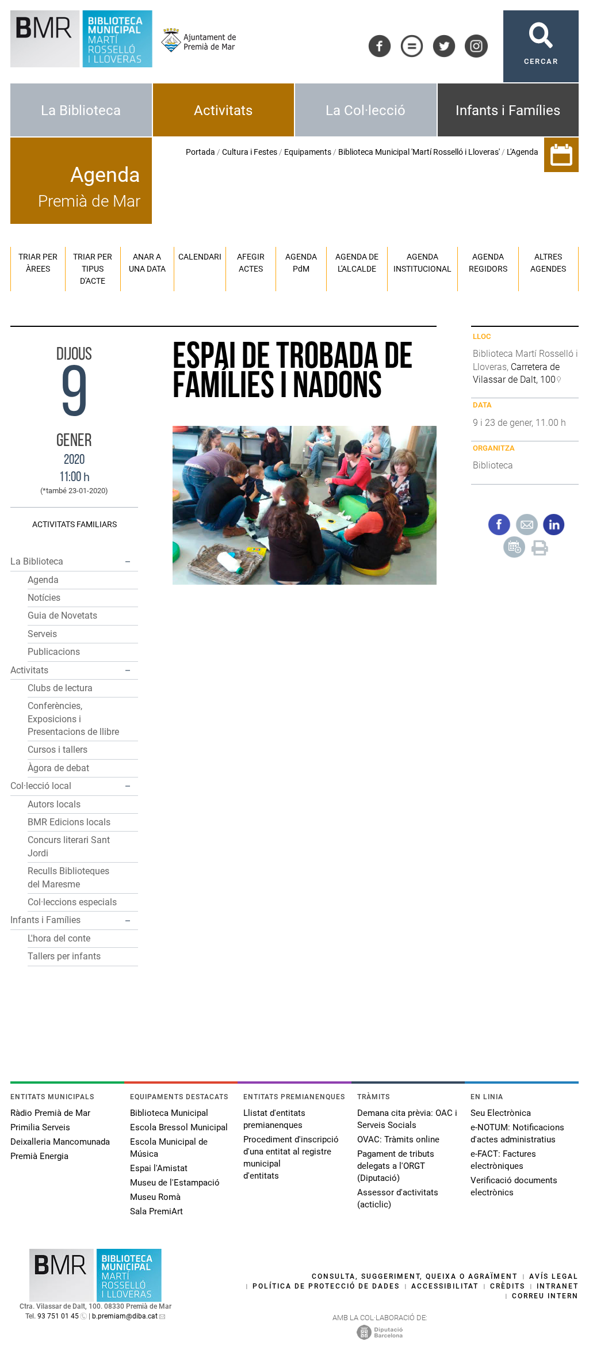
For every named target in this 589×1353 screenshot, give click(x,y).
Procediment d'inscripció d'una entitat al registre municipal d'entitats (291, 1157)
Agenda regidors (488, 262)
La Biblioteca (81, 110)
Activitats (223, 110)
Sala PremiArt (156, 1211)
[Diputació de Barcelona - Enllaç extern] (380, 1332)
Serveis (42, 633)
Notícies (44, 597)
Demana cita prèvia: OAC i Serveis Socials (407, 1119)
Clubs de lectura (60, 688)
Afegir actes (251, 262)
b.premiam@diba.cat (125, 1316)
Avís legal (554, 1276)
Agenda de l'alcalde (356, 262)
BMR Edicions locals (69, 822)
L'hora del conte (59, 938)
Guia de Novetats (62, 615)
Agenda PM (301, 262)
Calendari (199, 256)
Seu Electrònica (501, 1113)
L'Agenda (522, 152)
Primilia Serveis (40, 1127)
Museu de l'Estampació (175, 1182)
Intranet (558, 1286)
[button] (127, 561)
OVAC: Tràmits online (398, 1139)
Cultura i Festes (249, 152)
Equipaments (307, 152)
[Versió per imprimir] (540, 545)
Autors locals (54, 804)
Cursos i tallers (57, 749)
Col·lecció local (40, 785)
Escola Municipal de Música (169, 1148)
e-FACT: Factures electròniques (503, 1160)
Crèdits (507, 1286)
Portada (200, 152)
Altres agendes (548, 262)
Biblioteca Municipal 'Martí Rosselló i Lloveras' (419, 152)
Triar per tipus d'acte (92, 268)
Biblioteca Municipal (169, 1113)
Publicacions (54, 651)
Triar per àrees (38, 262)
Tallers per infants (64, 956)
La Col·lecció (366, 110)
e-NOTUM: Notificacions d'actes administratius (517, 1133)
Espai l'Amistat (159, 1168)
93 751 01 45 (58, 1316)
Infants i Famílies (508, 110)
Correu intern (545, 1296)
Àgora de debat (58, 768)
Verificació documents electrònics (514, 1186)
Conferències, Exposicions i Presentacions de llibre (73, 718)
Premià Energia (39, 1156)
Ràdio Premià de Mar (50, 1113)
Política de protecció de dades (326, 1286)
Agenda (43, 579)
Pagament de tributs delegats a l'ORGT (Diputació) (395, 1166)
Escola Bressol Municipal (179, 1127)
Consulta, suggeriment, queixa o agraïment (415, 1276)
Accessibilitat (445, 1286)
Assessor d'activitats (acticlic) (397, 1198)
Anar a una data (147, 262)
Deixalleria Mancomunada (60, 1142)
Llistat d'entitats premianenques (274, 1119)
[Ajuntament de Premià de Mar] (194, 40)
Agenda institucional (422, 262)
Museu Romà (155, 1197)
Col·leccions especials (72, 902)
